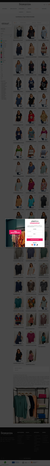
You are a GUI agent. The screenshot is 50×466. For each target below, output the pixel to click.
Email (34, 233)
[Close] (44, 219)
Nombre (34, 229)
